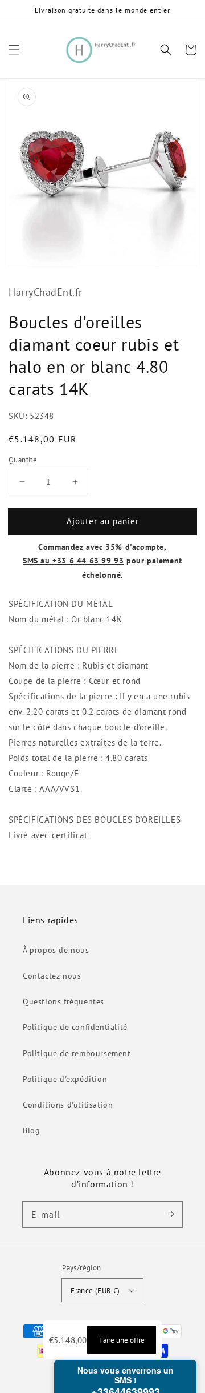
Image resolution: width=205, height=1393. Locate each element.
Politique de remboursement (77, 1053)
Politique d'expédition (65, 1079)
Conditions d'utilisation (68, 1105)
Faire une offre (122, 1340)
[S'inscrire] (169, 1214)
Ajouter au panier (103, 521)
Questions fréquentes (63, 1001)
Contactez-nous (52, 976)
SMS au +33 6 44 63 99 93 (73, 560)
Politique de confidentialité (75, 1027)
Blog (31, 1130)
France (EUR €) (95, 1290)
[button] (14, 49)
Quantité (23, 460)
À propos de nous (56, 950)
